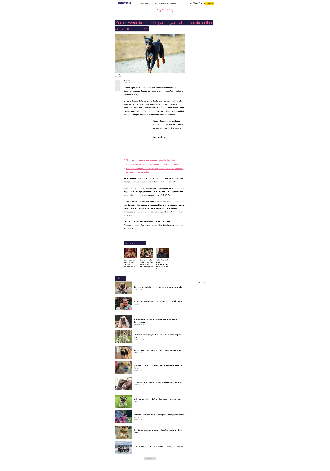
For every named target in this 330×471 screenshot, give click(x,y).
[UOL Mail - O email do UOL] (195, 3)
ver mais (149, 458)
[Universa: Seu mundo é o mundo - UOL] (124, 3)
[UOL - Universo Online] (132, 3)
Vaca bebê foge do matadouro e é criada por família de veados (152, 164)
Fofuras (165, 10)
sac (191, 3)
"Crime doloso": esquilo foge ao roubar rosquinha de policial (150, 160)
